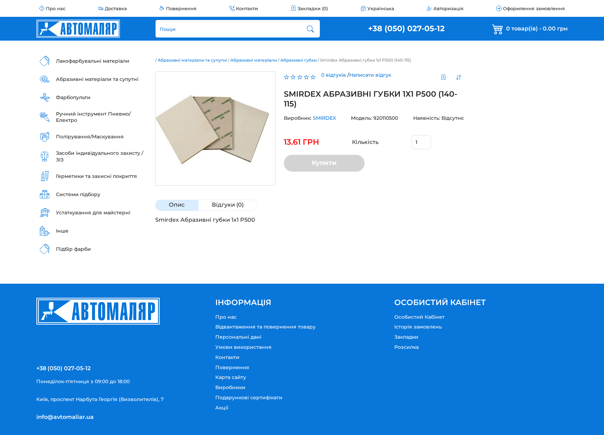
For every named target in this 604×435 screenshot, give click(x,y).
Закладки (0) (312, 8)
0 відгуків (333, 75)
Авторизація (448, 8)
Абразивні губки (298, 60)
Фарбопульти (73, 97)
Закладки (406, 337)
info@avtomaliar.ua (65, 417)
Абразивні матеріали (253, 60)
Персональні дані (238, 337)
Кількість (365, 142)
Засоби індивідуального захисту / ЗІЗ (99, 156)
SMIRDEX (324, 118)
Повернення (181, 8)
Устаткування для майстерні (93, 212)
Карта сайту (230, 377)
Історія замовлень (418, 327)
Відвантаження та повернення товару (265, 327)
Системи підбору (78, 194)
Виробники (230, 387)
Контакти (247, 8)
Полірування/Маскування (90, 136)
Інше (62, 231)
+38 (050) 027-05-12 (406, 28)
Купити (324, 163)
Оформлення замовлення (534, 8)
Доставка (116, 8)
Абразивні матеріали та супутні (97, 79)
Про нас (55, 8)
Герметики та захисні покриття (96, 176)
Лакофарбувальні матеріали (92, 61)
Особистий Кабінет (419, 317)
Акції (221, 408)
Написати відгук (370, 75)
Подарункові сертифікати (248, 397)
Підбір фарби (73, 249)
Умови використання (243, 347)
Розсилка (406, 347)
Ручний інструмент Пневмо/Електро (93, 117)
